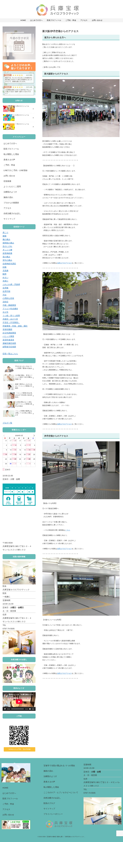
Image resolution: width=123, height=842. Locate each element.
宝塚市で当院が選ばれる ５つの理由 (59, 766)
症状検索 (7, 181)
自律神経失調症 (9, 264)
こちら (67, 530)
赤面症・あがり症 (10, 319)
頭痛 (4, 267)
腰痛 (4, 236)
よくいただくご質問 (12, 186)
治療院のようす (10, 192)
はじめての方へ (10, 143)
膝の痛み (6, 239)
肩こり (5, 232)
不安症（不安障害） (11, 322)
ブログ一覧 (7, 423)
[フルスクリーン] (33, 709)
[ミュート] (30, 709)
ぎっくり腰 (7, 250)
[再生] (5, 709)
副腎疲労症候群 (9, 347)
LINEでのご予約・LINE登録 (15, 170)
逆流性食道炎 (8, 340)
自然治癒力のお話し (12, 213)
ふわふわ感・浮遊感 (11, 284)
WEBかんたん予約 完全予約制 (19, 749)
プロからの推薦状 (11, 203)
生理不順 (6, 291)
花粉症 (5, 302)
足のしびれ (7, 246)
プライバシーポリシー (53, 814)
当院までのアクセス (64, 263)
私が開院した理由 (11, 154)
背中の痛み (7, 260)
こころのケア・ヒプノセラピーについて (61, 792)
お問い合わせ (9, 176)
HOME (5, 788)
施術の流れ (8, 197)
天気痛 (5, 271)
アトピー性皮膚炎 (10, 309)
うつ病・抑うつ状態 (11, 316)
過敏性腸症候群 (9, 343)
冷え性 (5, 312)
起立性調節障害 (9, 333)
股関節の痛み (8, 243)
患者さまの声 (9, 160)
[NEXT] (34, 435)
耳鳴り (5, 281)
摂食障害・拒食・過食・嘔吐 (15, 326)
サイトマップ (9, 219)
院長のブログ (49, 803)
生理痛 (5, 288)
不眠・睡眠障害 (9, 305)
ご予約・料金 (9, 165)
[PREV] (4, 435)
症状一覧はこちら (10, 354)
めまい (5, 277)
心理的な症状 (8, 298)
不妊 (4, 295)
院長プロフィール (11, 149)
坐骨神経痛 (7, 253)
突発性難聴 (7, 329)
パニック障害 (8, 336)
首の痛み (6, 257)
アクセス (7, 208)
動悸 (4, 274)
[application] (19, 701)
